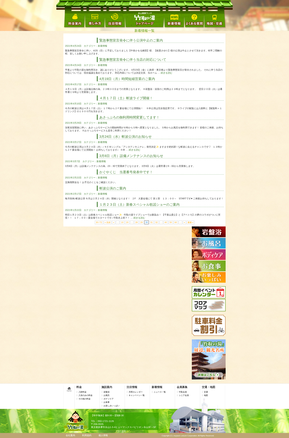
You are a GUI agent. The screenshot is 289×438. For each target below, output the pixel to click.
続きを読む (166, 72)
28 (136, 222)
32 (156, 222)
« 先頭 (107, 222)
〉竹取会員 (182, 392)
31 (151, 222)
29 (141, 222)
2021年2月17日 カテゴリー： (81, 193)
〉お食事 (106, 402)
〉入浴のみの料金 (84, 395)
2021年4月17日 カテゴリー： (81, 84)
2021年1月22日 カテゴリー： (81, 210)
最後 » (190, 222)
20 (127, 222)
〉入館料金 (81, 392)
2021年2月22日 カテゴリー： (81, 177)
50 (171, 222)
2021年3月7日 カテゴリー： (81, 161)
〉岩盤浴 (106, 392)
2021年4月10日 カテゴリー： (81, 103)
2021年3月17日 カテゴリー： (81, 142)
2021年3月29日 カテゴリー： (81, 123)
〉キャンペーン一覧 (136, 395)
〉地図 (205, 395)
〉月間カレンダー (135, 392)
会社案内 (70, 435)
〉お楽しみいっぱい (111, 406)
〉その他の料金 (83, 399)
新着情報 (102, 46)
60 (176, 222)
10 (122, 222)
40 (166, 222)
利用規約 (86, 435)
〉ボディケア (108, 399)
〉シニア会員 (183, 395)
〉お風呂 (106, 395)
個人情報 (103, 435)
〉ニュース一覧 (159, 392)
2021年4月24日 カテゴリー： (81, 46)
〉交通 (205, 392)
